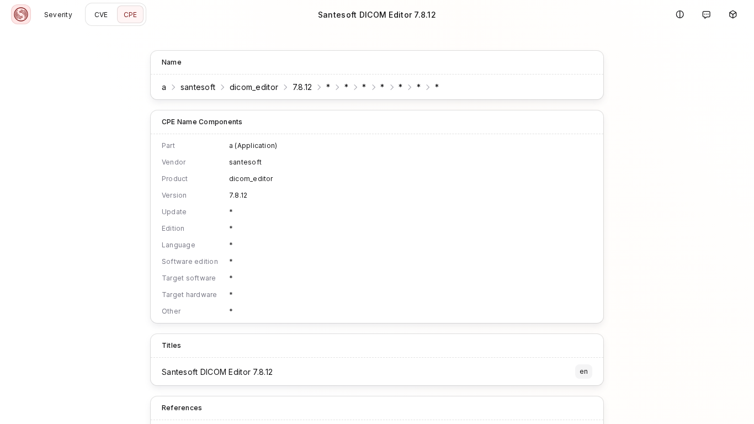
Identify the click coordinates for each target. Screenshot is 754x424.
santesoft (198, 87)
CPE (130, 14)
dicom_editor (254, 87)
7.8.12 (302, 87)
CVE (101, 14)
